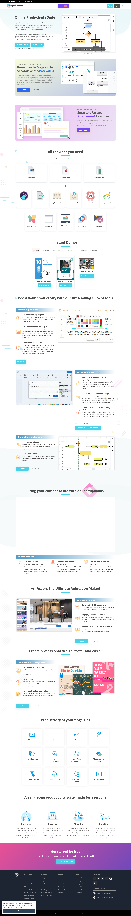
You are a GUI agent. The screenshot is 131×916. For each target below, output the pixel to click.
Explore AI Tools (37, 44)
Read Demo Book (44, 285)
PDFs (53, 250)
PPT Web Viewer (28, 896)
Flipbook (36, 250)
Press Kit (61, 887)
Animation (45, 250)
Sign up (110, 6)
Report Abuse (80, 893)
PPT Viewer (94, 250)
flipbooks (28, 573)
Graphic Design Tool (29, 893)
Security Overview (81, 890)
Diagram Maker (28, 890)
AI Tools (63, 6)
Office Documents (81, 250)
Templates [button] (93, 6)
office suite (70, 159)
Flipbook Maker (28, 881)
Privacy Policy (80, 884)
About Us (61, 878)
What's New (62, 884)
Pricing (103, 6)
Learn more (21, 361)
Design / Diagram (46, 896)
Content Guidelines (82, 887)
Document (81, 427)
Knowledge (44, 890)
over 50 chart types (37, 682)
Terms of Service (81, 878)
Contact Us (61, 890)
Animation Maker (29, 884)
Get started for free (65, 861)
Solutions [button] (84, 6)
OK (19, 911)
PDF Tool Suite (28, 878)
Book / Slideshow (46, 893)
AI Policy (78, 881)
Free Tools (44, 884)
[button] (52, 6)
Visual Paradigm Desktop (28, 1)
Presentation (94, 427)
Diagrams (61, 250)
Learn (42, 887)
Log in (117, 6)
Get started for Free (22, 44)
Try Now (23, 89)
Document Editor (28, 898)
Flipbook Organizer (87, 276)
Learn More (35, 89)
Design (70, 250)
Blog (42, 881)
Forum (60, 881)
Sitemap (61, 893)
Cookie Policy (19, 907)
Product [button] (43, 6)
